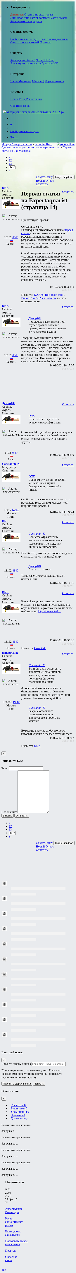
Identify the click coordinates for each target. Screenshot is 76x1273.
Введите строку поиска (16, 1063)
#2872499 (68, 741)
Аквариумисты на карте (25, 63)
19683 (16, 702)
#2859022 (68, 368)
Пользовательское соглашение (16, 1242)
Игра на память (54, 81)
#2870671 (68, 643)
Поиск (14, 99)
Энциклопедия (19, 17)
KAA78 (39, 294)
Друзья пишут (19, 1118)
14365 (15, 510)
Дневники (17, 14)
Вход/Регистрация (30, 99)
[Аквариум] (33, 112)
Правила (45, 42)
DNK (32, 415)
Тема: (4, 768)
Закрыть (7, 815)
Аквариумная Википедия (13, 1210)
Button (25, 298)
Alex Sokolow (47, 298)
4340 (15, 237)
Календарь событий (22, 60)
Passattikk (40, 648)
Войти (14, 137)
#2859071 (68, 586)
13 (10, 163)
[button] (5, 187)
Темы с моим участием (53, 39)
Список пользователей (24, 42)
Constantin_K (37, 533)
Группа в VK (50, 63)
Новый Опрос (45, 180)
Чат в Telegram (45, 60)
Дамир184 (35, 318)
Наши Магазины (20, 81)
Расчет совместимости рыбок (48, 17)
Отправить (22, 815)
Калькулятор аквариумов (26, 21)
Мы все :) (38, 81)
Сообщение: (9, 812)
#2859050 (68, 515)
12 (10, 160)
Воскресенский (54, 294)
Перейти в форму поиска (17, 1083)
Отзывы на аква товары (39, 14)
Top (3, 1269)
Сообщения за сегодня (24, 39)
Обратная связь (20, 105)
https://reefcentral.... (49, 611)
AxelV (34, 298)
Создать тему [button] (44, 177)
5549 (15, 452)
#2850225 (68, 290)
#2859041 (68, 458)
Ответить (42, 184)
